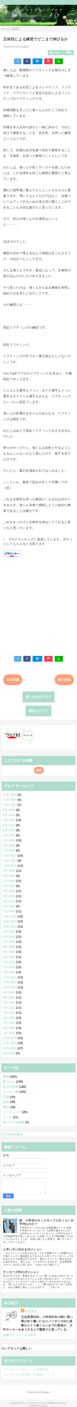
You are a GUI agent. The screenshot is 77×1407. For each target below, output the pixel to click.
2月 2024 (9, 845)
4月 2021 (9, 1017)
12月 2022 (10, 916)
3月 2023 (9, 901)
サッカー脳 (10, 1091)
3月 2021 (9, 1022)
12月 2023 (10, 855)
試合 (6, 1101)
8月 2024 (9, 815)
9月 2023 (9, 870)
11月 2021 (10, 982)
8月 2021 (9, 997)
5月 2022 (9, 951)
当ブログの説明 (13, 1122)
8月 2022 (9, 936)
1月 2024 (9, 850)
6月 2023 (9, 886)
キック (7, 1117)
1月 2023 (9, 911)
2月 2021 (9, 1028)
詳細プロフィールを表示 (19, 1335)
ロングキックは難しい (17, 1348)
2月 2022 (9, 967)
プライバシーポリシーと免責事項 (25, 1369)
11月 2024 (10, 799)
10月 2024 (10, 805)
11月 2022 (10, 921)
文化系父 (31, 1311)
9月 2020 (9, 1053)
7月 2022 (9, 941)
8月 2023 (9, 876)
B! (37, 61)
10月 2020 (10, 1048)
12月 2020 (10, 1038)
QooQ (45, 1405)
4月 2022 (9, 957)
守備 (6, 1097)
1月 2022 (9, 972)
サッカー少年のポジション (21, 1272)
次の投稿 (12, 679)
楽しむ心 (55, 52)
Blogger (45, 1392)
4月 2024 (9, 835)
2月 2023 (9, 906)
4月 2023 (9, 896)
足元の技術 (10, 1086)
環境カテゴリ (38, 711)
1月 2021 (9, 1033)
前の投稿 (64, 679)
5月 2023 (9, 891)
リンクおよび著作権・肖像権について (28, 1374)
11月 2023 (10, 860)
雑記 (6, 1107)
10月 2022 (10, 926)
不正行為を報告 (12, 1134)
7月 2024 (9, 820)
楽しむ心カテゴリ (39, 696)
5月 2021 (9, 1012)
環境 (68, 52)
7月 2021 (9, 1002)
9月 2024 (9, 810)
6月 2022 (9, 946)
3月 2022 (9, 962)
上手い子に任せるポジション (22, 1249)
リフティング (12, 1112)
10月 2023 (10, 865)
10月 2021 (10, 987)
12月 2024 (10, 794)
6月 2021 (9, 1007)
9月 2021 (9, 992)
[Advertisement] (38, 604)
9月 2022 (9, 931)
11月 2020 (10, 1043)
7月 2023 (9, 880)
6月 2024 (9, 825)
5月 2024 (9, 830)
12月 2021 (10, 977)
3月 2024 (9, 840)
